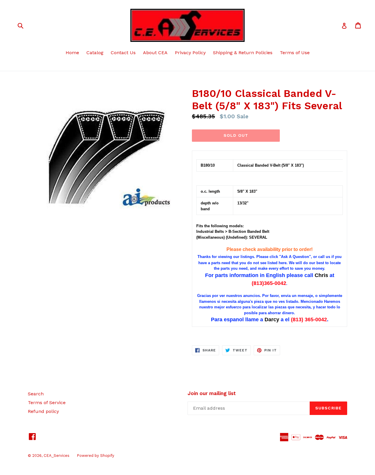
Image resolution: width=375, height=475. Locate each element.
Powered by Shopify (95, 455)
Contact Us (123, 52)
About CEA (155, 52)
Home (72, 52)
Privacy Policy (190, 52)
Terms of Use (295, 52)
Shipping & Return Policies (242, 52)
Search (36, 394)
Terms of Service (47, 402)
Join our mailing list (212, 393)
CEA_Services (56, 455)
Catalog (94, 52)
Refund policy (43, 411)
